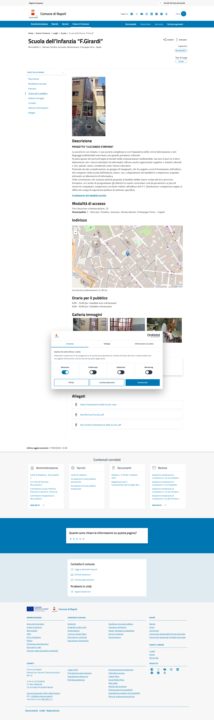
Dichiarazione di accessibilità (120, 689)
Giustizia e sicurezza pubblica (120, 623)
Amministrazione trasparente (120, 669)
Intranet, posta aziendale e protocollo (42, 650)
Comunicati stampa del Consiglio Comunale (167, 637)
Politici (29, 640)
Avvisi (151, 627)
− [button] (75, 232)
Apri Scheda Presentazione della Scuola (100, 424)
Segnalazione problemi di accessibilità (124, 693)
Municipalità (130, 24)
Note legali (113, 683)
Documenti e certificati (77, 637)
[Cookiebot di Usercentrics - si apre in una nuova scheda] (149, 335)
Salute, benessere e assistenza (121, 630)
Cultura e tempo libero (77, 633)
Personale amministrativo (37, 644)
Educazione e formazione (78, 640)
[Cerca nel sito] (183, 13)
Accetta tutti (142, 382)
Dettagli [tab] (107, 343)
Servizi (65, 24)
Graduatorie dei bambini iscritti (89, 195)
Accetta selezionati (107, 382)
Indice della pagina (35, 72)
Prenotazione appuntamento (80, 673)
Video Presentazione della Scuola (98, 404)
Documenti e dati (34, 647)
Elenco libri (154, 657)
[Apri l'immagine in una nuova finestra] (127, 106)
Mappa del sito (53, 710)
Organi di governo (34, 627)
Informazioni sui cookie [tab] (144, 343)
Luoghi (152, 651)
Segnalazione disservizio (78, 676)
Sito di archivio (31, 710)
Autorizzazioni (74, 630)
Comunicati (154, 630)
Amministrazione (39, 24)
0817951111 (47, 699)
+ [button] (75, 228)
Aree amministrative (35, 623)
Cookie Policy (114, 676)
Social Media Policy (116, 679)
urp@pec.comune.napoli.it (42, 696)
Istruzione (159, 24)
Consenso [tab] (70, 343)
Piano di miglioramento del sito (121, 696)
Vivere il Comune (81, 24)
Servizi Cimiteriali (115, 633)
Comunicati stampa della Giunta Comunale (167, 633)
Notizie (152, 623)
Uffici (29, 633)
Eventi (152, 654)
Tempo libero (145, 24)
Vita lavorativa (114, 637)
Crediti (42, 710)
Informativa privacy (116, 673)
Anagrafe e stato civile (77, 627)
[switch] (93, 372)
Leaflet (180, 287)
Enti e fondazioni (34, 637)
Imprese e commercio (117, 627)
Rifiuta (71, 382)
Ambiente (72, 623)
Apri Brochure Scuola (92, 414)
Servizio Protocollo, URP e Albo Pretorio (43, 693)
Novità (55, 24)
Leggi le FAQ (73, 669)
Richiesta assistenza (76, 679)
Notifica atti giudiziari (117, 686)
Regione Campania (36, 3)
